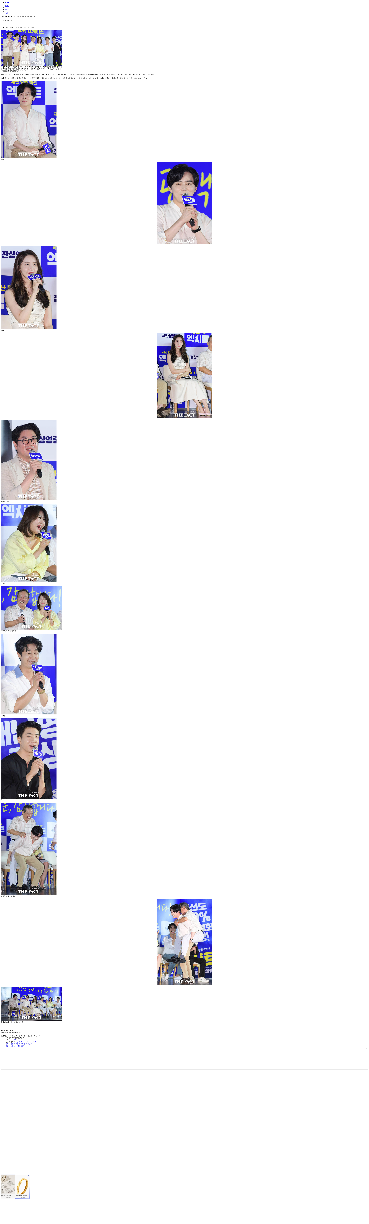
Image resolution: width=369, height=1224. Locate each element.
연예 (6, 13)
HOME (7, 2)
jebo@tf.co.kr (15, 1040)
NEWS (7, 6)
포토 (6, 9)
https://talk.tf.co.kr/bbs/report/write (26, 1042)
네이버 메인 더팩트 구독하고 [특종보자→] (19, 1044)
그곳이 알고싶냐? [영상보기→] (15, 1046)
